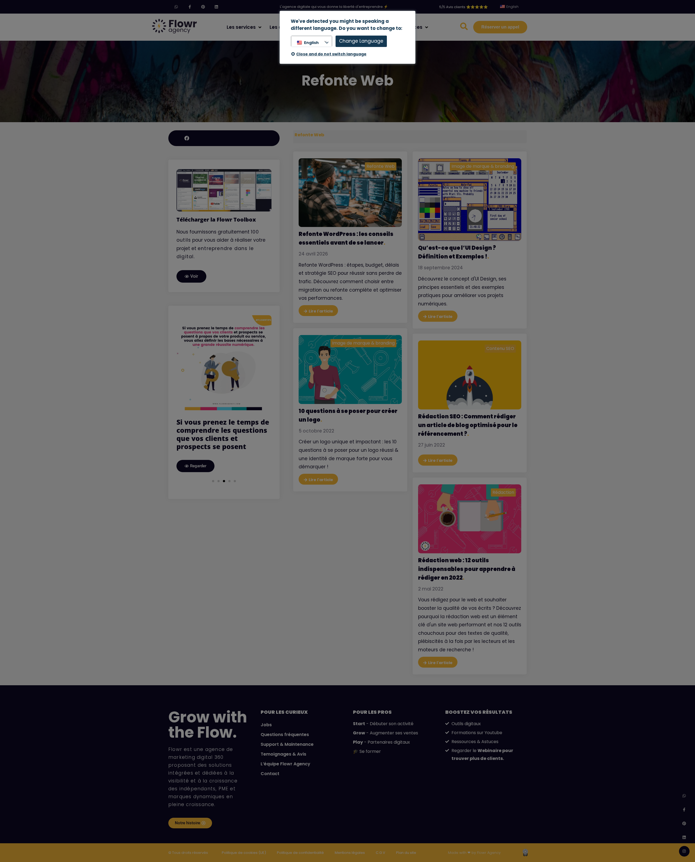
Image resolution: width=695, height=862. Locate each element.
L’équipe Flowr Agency (285, 764)
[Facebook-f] (189, 6)
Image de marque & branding (482, 166)
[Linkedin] (216, 6)
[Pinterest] (203, 6)
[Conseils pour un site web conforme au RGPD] (223, 362)
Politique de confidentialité (300, 852)
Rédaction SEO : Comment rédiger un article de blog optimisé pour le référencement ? (467, 425)
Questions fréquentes (285, 734)
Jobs (266, 725)
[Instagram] (684, 851)
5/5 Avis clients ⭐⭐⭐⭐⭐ (463, 7)
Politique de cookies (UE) (244, 852)
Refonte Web (381, 166)
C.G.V (380, 852)
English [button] (311, 42)
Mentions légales (350, 852)
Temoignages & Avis (283, 754)
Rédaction (503, 492)
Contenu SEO (500, 348)
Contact (270, 774)
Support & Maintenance (287, 744)
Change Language (361, 41)
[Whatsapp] (176, 6)
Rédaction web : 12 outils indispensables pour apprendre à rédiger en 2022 (466, 569)
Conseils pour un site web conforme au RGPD (221, 426)
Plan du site (406, 852)
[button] (213, 465)
